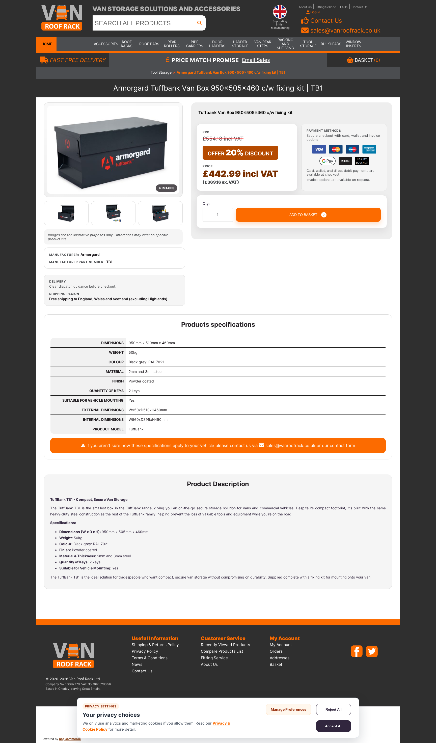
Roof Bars (149, 44)
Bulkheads (331, 44)
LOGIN (315, 12)
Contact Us (359, 7)
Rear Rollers (172, 44)
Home (46, 44)
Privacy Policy (145, 651)
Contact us (142, 671)
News (137, 664)
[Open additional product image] (66, 213)
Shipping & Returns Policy (155, 644)
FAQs (343, 7)
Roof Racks (126, 44)
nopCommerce (70, 739)
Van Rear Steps (262, 44)
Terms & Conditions (150, 657)
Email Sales (256, 60)
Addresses (279, 657)
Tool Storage (308, 44)
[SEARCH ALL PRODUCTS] (199, 23)
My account (281, 644)
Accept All (333, 726)
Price (208, 166)
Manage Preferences (288, 709)
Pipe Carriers (194, 44)
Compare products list (222, 651)
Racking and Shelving (285, 44)
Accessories (104, 44)
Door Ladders (217, 44)
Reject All (333, 709)
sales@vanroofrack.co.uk (345, 30)
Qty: (206, 203)
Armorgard (90, 254)
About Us (305, 7)
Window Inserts (353, 44)
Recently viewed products (225, 644)
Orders (276, 651)
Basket (276, 664)
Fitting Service (326, 7)
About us (209, 664)
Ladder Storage (240, 44)
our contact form (338, 445)
